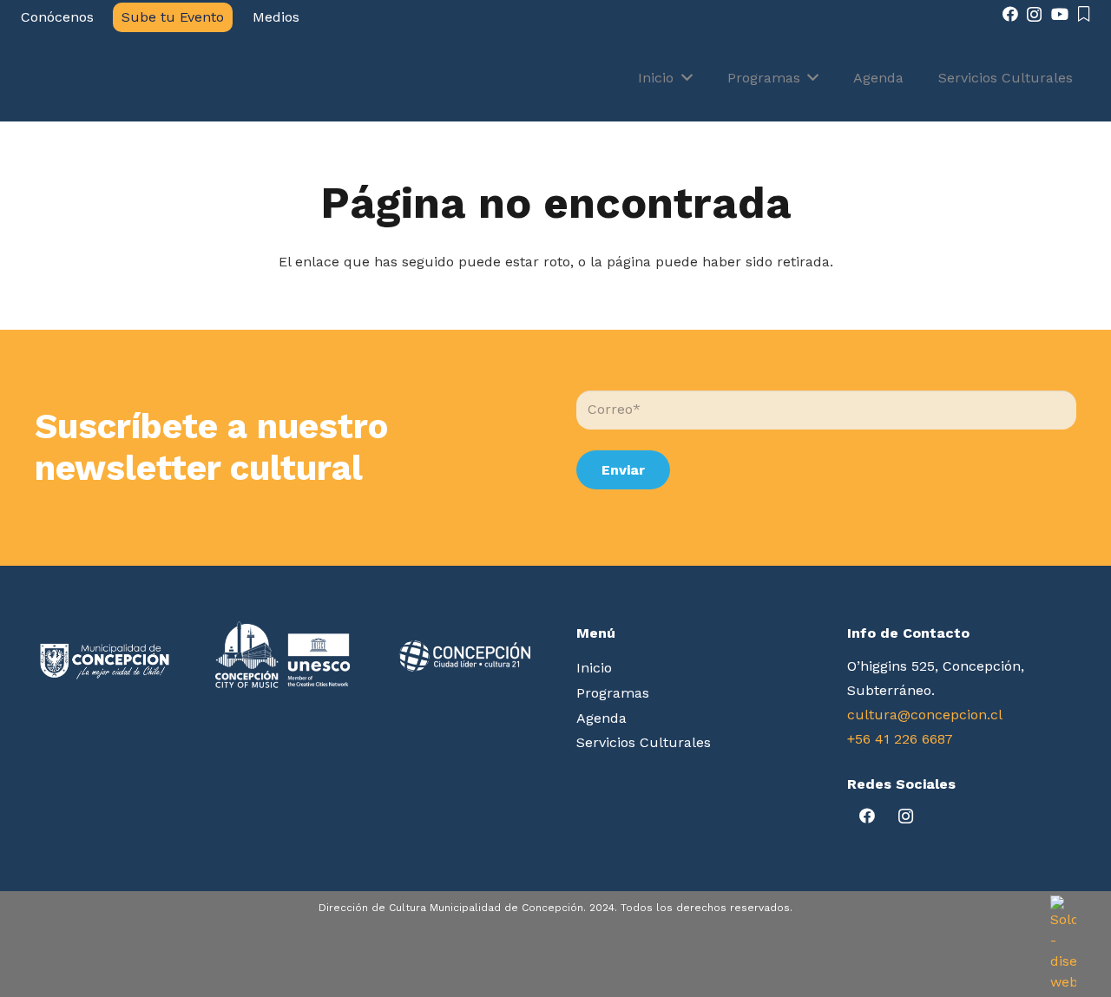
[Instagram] (1034, 14)
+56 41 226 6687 (900, 739)
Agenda (601, 718)
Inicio (594, 667)
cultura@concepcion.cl (925, 714)
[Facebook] (1010, 14)
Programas (612, 693)
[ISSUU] (1084, 14)
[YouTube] (1059, 14)
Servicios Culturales (643, 742)
